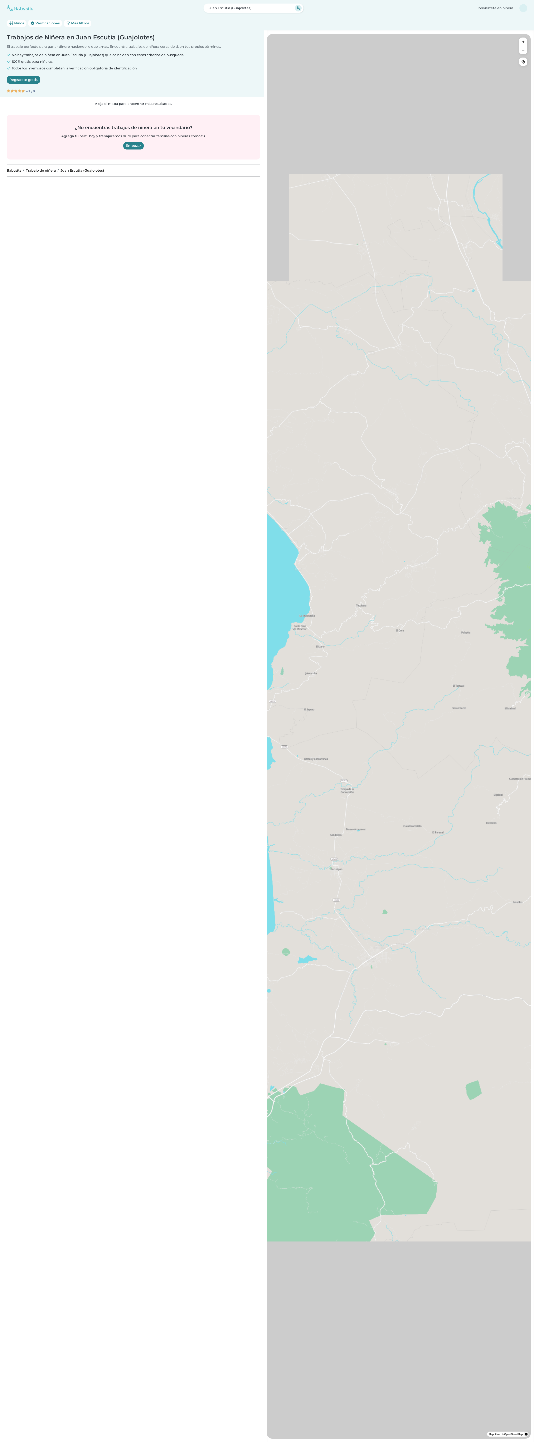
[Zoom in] (523, 42)
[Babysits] (20, 8)
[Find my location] (523, 62)
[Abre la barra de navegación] (523, 8)
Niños (18, 23)
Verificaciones (47, 23)
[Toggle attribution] (526, 1434)
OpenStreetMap (513, 1434)
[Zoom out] (523, 50)
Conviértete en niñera (494, 8)
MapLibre (494, 1434)
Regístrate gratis (23, 80)
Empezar (133, 146)
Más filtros (79, 23)
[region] (399, 736)
